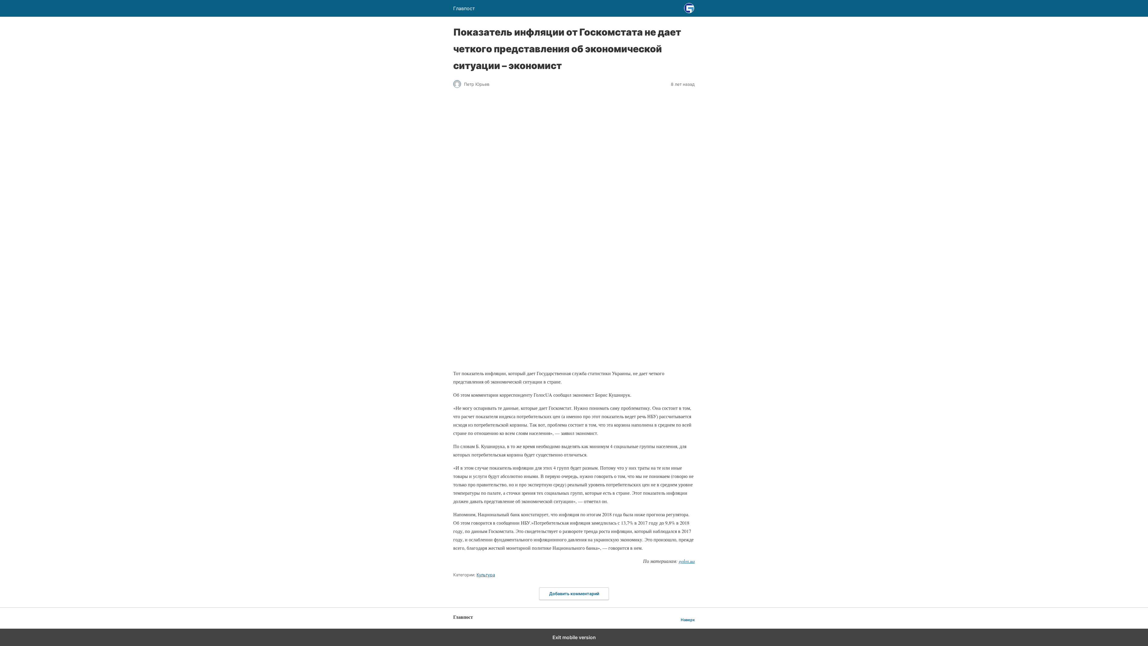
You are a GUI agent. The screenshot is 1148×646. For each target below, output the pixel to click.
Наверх (688, 620)
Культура (486, 574)
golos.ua (687, 561)
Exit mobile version (574, 637)
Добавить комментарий (574, 593)
